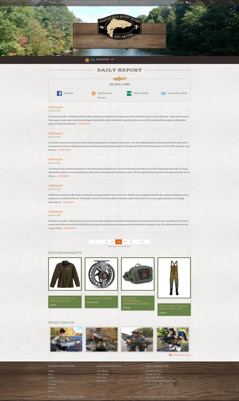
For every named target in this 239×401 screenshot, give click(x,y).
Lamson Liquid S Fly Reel (99, 298)
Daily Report (139, 2)
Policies (52, 387)
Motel (63, 2)
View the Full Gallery (180, 354)
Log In (180, 2)
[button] (173, 2)
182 (112, 242)
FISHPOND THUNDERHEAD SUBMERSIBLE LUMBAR (136, 300)
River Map (101, 377)
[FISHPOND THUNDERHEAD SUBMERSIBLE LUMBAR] (137, 274)
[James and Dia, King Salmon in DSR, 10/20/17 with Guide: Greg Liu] (137, 339)
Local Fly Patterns (97, 2)
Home (51, 370)
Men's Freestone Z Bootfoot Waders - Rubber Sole (173, 307)
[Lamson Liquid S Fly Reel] (101, 274)
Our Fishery (76, 2)
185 (130, 242)
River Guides (103, 374)
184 (124, 242)
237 (142, 242)
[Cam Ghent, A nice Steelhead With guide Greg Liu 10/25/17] (66, 339)
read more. (85, 123)
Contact (124, 2)
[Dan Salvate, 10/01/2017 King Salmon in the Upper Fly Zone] (172, 339)
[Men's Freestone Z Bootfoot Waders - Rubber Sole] (174, 277)
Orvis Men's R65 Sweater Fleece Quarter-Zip (62, 299)
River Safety (102, 380)
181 (106, 242)
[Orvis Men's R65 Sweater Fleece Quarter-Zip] (65, 274)
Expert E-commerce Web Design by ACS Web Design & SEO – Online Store (158, 397)
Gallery (113, 2)
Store (53, 2)
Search (52, 391)
